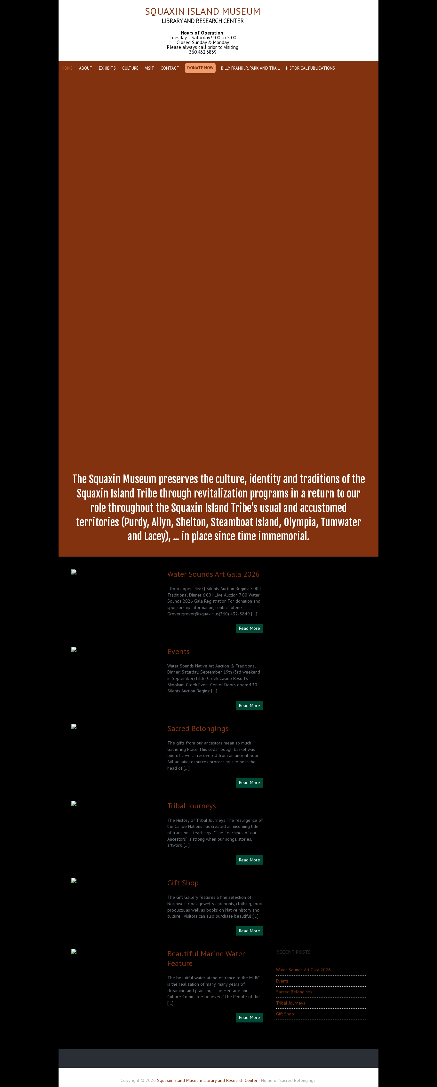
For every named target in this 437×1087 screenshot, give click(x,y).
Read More (249, 628)
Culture (130, 68)
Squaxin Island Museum (202, 30)
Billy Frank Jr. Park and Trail (250, 68)
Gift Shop (183, 883)
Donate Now (200, 68)
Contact (170, 68)
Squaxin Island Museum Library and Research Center (207, 1080)
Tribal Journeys (191, 806)
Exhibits (107, 68)
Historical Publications (310, 68)
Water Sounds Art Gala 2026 (213, 574)
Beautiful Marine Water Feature (206, 958)
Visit (149, 68)
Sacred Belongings (198, 728)
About (85, 68)
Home (67, 68)
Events (178, 651)
